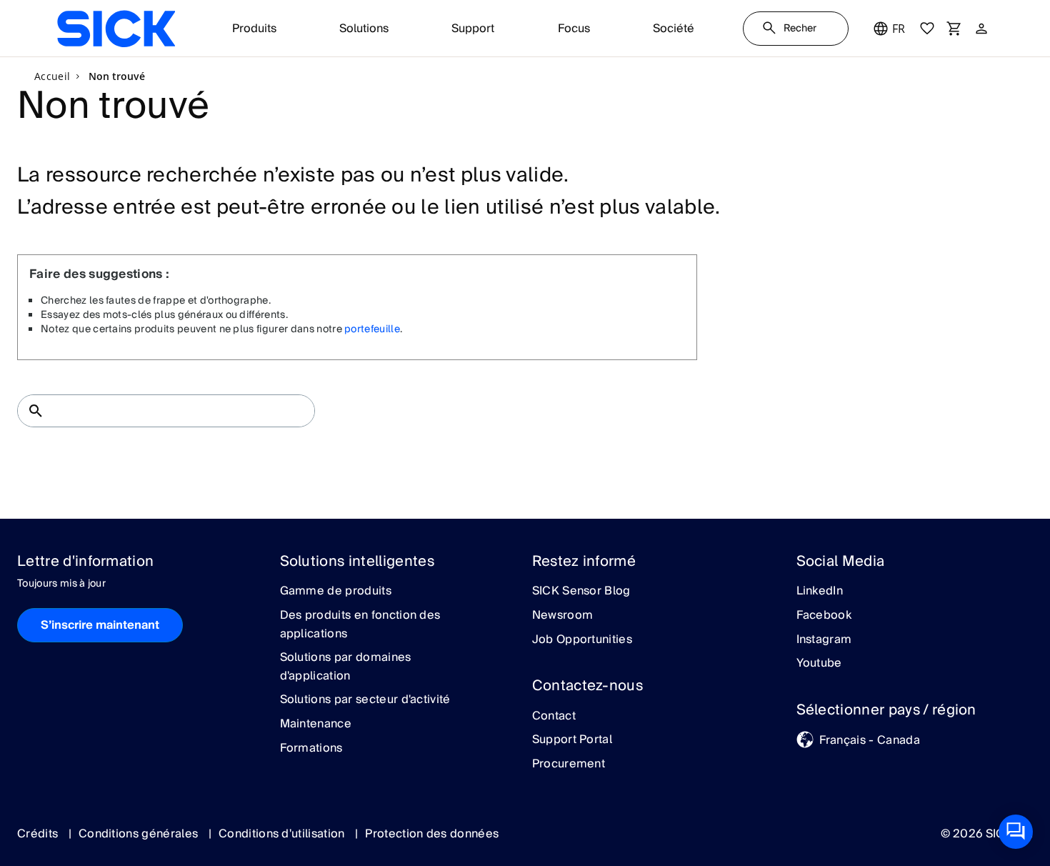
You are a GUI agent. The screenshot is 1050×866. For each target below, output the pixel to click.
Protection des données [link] (432, 834)
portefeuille (372, 329)
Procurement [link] (569, 764)
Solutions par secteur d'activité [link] (365, 700)
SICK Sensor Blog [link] (581, 591)
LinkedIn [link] (820, 591)
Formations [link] (311, 749)
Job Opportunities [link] (582, 640)
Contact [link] (554, 716)
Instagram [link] (824, 640)
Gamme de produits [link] (335, 591)
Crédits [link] (39, 834)
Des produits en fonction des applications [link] (360, 625)
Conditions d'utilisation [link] (283, 834)
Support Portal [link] (572, 740)
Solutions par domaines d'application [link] (345, 667)
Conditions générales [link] (140, 834)
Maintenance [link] (316, 724)
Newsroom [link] (563, 616)
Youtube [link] (819, 664)
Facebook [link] (824, 616)
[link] (116, 28)
